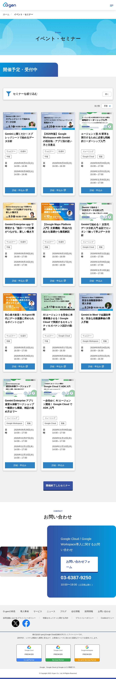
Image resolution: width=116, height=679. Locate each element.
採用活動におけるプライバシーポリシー (19, 618)
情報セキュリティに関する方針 (55, 618)
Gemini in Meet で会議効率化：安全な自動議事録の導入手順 (96, 318)
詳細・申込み (18, 190)
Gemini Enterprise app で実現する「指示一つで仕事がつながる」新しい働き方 (19, 228)
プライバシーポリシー (85, 618)
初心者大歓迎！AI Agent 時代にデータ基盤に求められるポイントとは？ (20, 318)
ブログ (63, 611)
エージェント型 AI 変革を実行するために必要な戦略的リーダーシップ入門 (95, 137)
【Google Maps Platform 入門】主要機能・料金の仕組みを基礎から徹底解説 (57, 228)
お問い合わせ (104, 611)
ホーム (6, 14)
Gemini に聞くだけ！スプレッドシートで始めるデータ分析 (19, 137)
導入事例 (24, 611)
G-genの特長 (9, 611)
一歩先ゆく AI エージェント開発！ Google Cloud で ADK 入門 (57, 404)
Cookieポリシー (107, 618)
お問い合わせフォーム (78, 564)
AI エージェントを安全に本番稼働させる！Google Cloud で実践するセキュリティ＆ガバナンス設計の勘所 (58, 322)
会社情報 (75, 611)
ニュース (51, 611)
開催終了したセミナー (58, 485)
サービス (38, 611)
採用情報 (89, 611)
